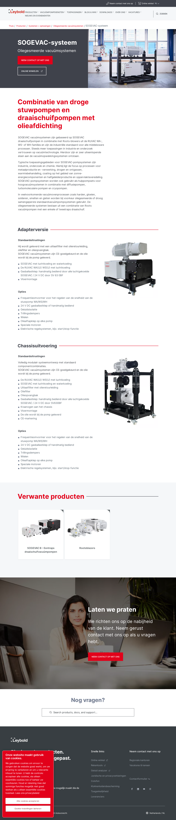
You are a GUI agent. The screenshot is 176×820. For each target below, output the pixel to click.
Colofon (95, 781)
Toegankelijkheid (99, 791)
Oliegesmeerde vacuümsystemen (68, 26)
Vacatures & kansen (140, 765)
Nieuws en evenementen (37, 15)
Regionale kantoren (140, 760)
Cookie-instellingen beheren (28, 808)
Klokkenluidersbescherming (105, 786)
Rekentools (97, 765)
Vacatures (134, 12)
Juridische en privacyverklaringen (108, 775)
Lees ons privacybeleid (27, 793)
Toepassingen (74, 12)
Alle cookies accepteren (28, 801)
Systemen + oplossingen (40, 26)
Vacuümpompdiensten (52, 12)
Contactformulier (138, 778)
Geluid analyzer (99, 770)
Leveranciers (97, 796)
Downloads (106, 12)
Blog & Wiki (90, 12)
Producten (31, 12)
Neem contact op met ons (35, 60)
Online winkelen (29, 71)
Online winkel (98, 760)
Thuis (11, 26)
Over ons (120, 12)
